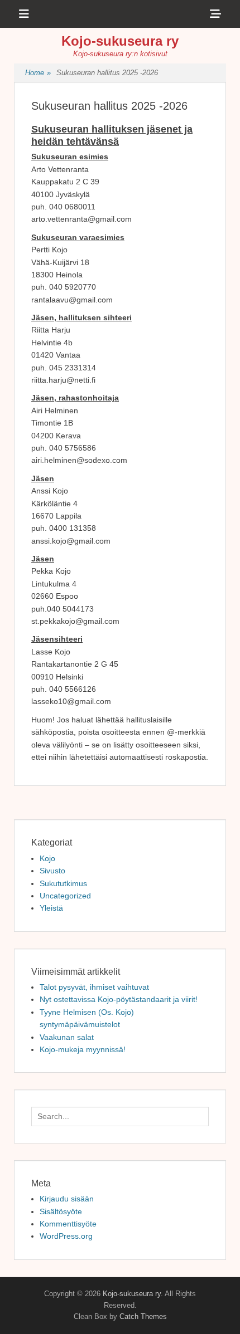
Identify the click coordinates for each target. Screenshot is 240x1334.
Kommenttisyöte (68, 1223)
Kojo (47, 858)
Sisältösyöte (61, 1211)
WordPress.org (66, 1236)
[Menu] (24, 14)
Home (38, 73)
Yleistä (51, 907)
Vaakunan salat (67, 1037)
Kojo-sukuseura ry (120, 40)
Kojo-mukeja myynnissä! (83, 1049)
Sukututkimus (63, 883)
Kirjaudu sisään (67, 1198)
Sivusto (52, 870)
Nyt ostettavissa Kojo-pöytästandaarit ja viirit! (119, 999)
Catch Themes (143, 1316)
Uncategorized (65, 895)
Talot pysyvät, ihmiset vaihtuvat (94, 987)
